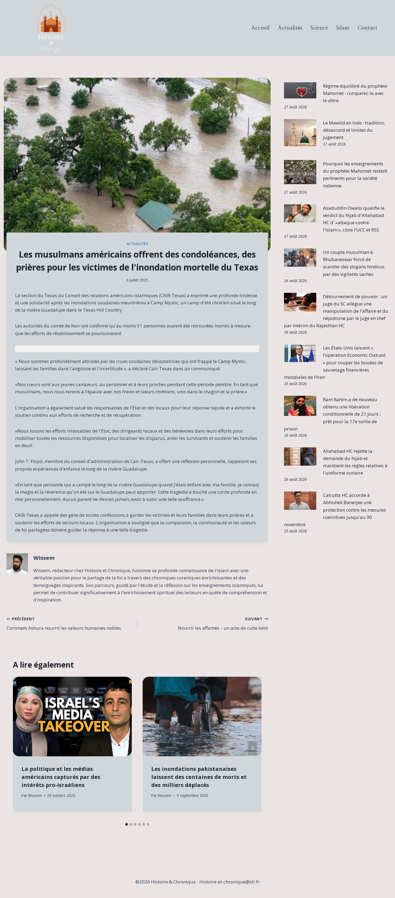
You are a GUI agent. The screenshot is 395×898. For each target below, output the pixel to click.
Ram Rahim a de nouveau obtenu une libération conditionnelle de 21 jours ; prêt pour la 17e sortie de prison (332, 414)
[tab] (126, 824)
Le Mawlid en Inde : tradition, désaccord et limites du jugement (354, 130)
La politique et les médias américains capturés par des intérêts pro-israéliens (60, 777)
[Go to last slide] (22, 748)
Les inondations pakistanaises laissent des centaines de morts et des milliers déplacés (199, 777)
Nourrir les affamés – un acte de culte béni (223, 623)
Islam (342, 28)
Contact (368, 28)
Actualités (290, 28)
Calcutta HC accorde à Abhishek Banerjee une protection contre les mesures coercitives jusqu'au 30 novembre (335, 510)
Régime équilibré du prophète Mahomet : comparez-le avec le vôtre (355, 93)
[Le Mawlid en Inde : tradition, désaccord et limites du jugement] (300, 132)
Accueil (260, 28)
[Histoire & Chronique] (51, 28)
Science (319, 28)
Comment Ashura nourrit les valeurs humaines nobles (63, 623)
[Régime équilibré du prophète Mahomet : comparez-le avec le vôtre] (300, 90)
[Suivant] (252, 748)
